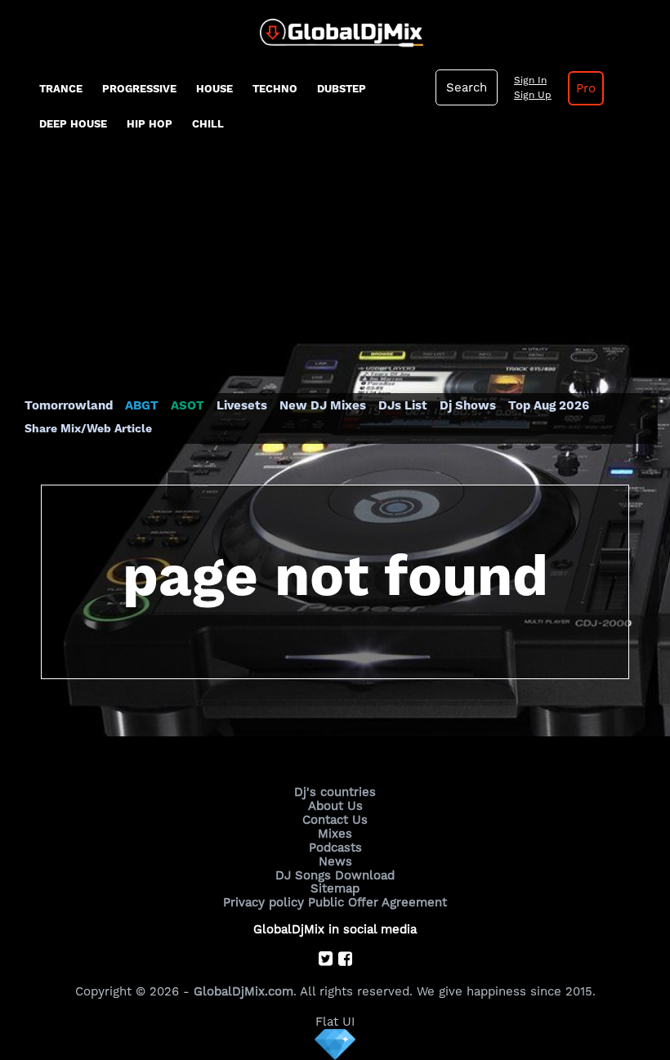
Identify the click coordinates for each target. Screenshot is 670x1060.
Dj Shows (468, 405)
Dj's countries (335, 792)
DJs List (402, 405)
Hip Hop (149, 124)
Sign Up (533, 95)
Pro (586, 88)
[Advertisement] (335, 274)
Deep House (73, 124)
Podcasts (335, 847)
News (335, 861)
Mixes (335, 833)
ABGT (142, 405)
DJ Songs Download (335, 875)
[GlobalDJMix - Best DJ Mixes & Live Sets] (335, 27)
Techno (274, 89)
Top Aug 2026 (548, 405)
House (214, 89)
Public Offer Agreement (377, 902)
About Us (335, 805)
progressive (139, 89)
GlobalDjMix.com (243, 991)
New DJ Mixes (322, 405)
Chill (208, 124)
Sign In (530, 80)
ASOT (187, 405)
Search (466, 87)
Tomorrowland (69, 405)
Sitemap (335, 888)
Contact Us (335, 819)
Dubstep (341, 89)
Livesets (242, 405)
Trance (61, 89)
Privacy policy (263, 902)
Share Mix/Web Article (88, 428)
